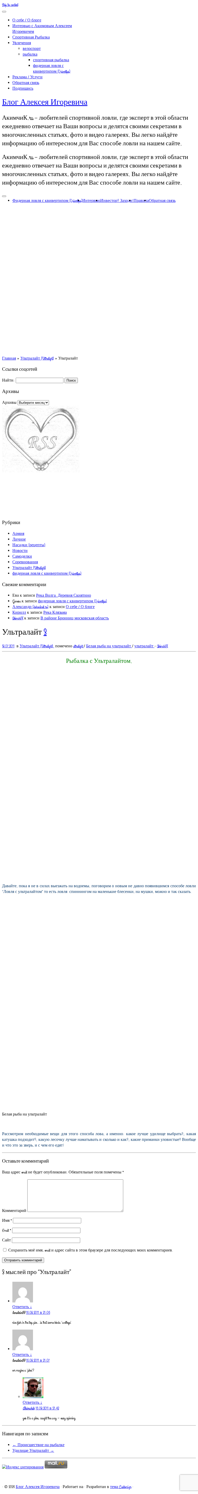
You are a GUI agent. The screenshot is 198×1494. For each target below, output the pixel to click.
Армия (18, 534)
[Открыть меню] (4, 196)
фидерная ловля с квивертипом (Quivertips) (51, 68)
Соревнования (25, 562)
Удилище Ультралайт (33, 1451)
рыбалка (30, 54)
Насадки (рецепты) (28, 545)
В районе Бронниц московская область (74, 618)
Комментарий (14, 1211)
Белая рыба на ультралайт (109, 646)
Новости (20, 551)
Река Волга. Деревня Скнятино (63, 595)
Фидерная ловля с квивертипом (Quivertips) (47, 201)
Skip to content (10, 5)
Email (6, 1230)
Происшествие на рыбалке (38, 1445)
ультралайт (144, 646)
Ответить (22, 1307)
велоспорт (32, 49)
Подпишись (22, 89)
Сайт (6, 1240)
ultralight (78, 646)
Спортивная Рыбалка (31, 37)
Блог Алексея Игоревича (44, 102)
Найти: (8, 380)
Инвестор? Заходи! (117, 201)
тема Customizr (120, 1487)
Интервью (91, 201)
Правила (141, 201)
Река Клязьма (55, 613)
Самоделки (22, 556)
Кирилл (19, 613)
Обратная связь (25, 83)
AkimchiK (17, 618)
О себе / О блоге (26, 20)
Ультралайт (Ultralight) (37, 358)
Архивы (9, 403)
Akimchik (29, 1408)
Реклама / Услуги (27, 77)
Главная (9, 358)
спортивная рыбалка (51, 60)
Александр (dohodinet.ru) (30, 607)
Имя (7, 1221)
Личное (19, 539)
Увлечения (21, 43)
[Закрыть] (4, 11)
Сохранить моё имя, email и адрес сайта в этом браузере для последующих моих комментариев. (90, 1250)
